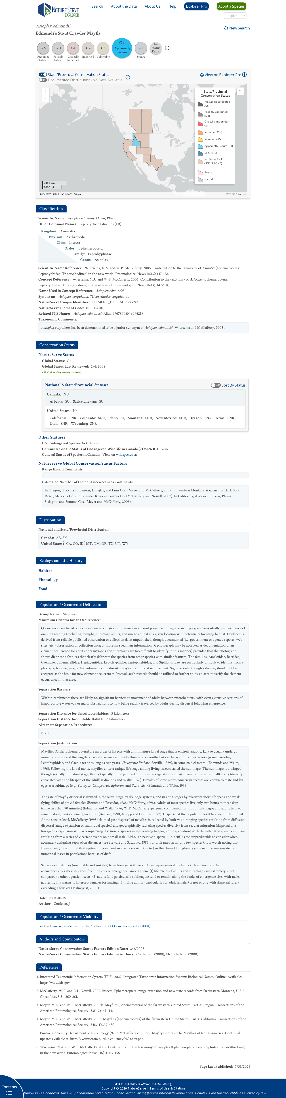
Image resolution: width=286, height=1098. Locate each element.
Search (97, 6)
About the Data (124, 6)
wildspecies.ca (126, 454)
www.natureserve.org (156, 1083)
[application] (143, 140)
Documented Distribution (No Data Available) (86, 79)
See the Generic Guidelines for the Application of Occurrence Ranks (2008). (94, 926)
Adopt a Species (231, 6)
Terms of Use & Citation (167, 1088)
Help (172, 6)
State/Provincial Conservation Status (78, 74)
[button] (45, 91)
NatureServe (137, 1088)
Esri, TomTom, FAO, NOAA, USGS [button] (60, 193)
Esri (244, 193)
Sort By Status (234, 385)
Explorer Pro (196, 6)
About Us (152, 6)
